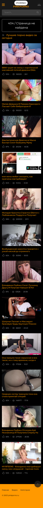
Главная (5, 490)
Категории (25, 490)
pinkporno (21, 5)
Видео (15, 490)
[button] (3, 5)
